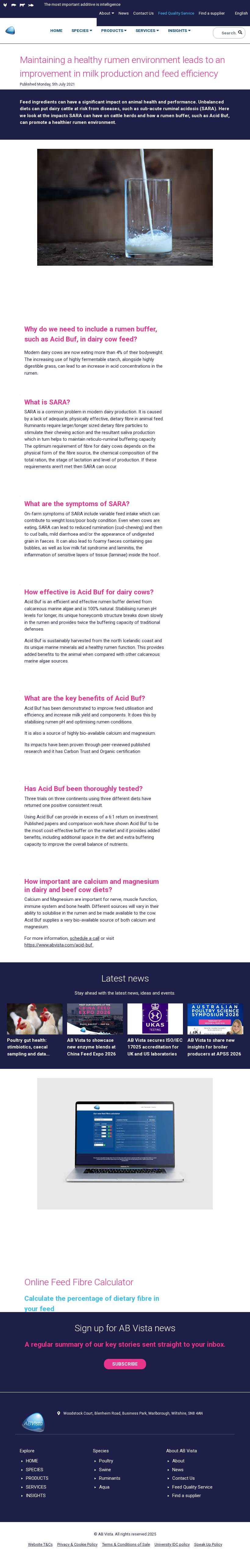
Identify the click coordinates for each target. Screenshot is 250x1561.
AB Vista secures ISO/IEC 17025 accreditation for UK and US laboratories (155, 1047)
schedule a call (84, 938)
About (178, 1461)
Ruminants (109, 1478)
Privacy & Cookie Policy (77, 1544)
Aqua (104, 1487)
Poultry (106, 1461)
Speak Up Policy (208, 1544)
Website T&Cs (40, 1544)
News (178, 1469)
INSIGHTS (36, 1495)
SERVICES (36, 1487)
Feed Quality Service (192, 1487)
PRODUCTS (37, 1478)
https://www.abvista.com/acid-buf (59, 945)
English (241, 13)
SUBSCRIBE (125, 1364)
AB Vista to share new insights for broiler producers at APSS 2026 (214, 1047)
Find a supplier (186, 1495)
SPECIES (34, 1469)
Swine (105, 1469)
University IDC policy (172, 1544)
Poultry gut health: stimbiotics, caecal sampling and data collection (27, 1048)
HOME (32, 1461)
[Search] (240, 32)
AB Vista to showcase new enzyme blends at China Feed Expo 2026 (91, 1047)
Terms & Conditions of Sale (126, 1544)
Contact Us (183, 1478)
